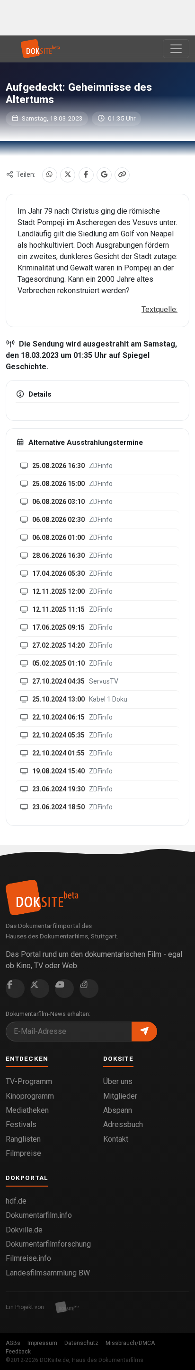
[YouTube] (64, 988)
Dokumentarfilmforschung (48, 1244)
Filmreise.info (28, 1258)
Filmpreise (23, 1153)
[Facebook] (86, 174)
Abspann (117, 1110)
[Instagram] (89, 988)
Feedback (18, 1351)
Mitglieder (120, 1096)
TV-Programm (29, 1081)
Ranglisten (23, 1139)
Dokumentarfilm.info (39, 1215)
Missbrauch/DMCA (130, 1343)
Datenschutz (81, 1343)
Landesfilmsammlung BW (48, 1272)
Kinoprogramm (30, 1096)
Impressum (42, 1343)
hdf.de (16, 1201)
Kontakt (115, 1139)
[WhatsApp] (49, 174)
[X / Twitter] (67, 174)
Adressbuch (123, 1124)
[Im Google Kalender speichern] (104, 174)
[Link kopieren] (122, 174)
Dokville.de (24, 1229)
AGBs (13, 1343)
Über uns (118, 1081)
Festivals (21, 1124)
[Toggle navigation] (176, 48)
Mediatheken (27, 1110)
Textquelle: (159, 309)
